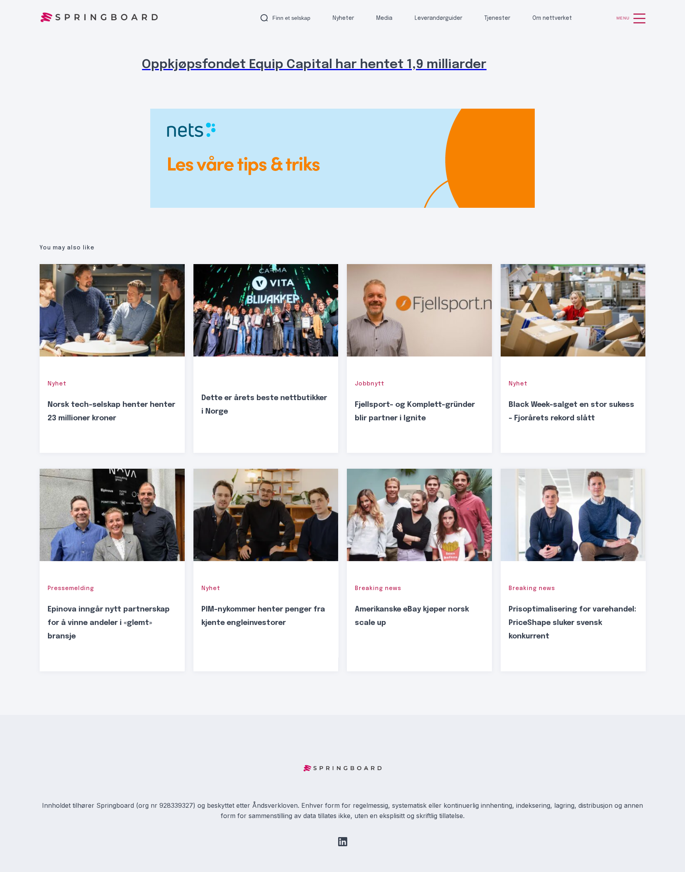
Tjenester (497, 18)
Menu (623, 18)
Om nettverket (552, 18)
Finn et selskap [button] (291, 18)
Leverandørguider (438, 18)
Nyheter (343, 18)
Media (384, 18)
